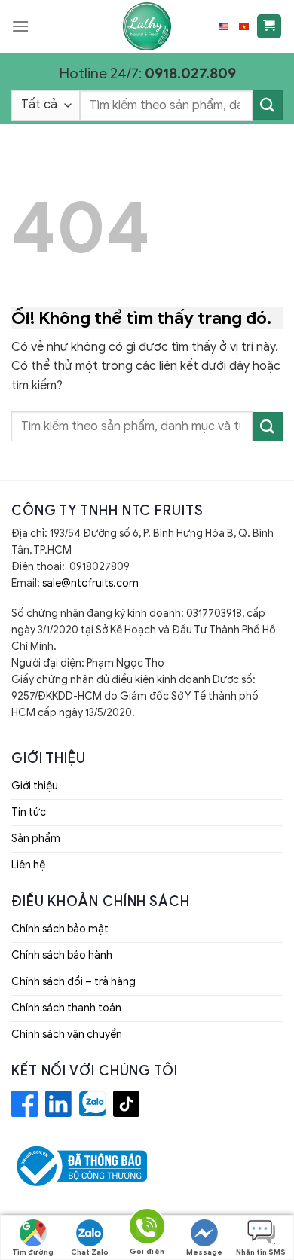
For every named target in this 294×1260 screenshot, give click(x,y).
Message (204, 1252)
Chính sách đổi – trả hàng (73, 981)
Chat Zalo (90, 1252)
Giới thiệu (34, 785)
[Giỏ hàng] (269, 26)
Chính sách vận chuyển (66, 1034)
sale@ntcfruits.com (90, 583)
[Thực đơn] (20, 26)
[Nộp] (268, 105)
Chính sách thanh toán (66, 1008)
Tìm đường (33, 1252)
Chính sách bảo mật (60, 929)
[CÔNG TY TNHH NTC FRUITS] (147, 26)
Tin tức (28, 812)
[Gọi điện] (147, 1228)
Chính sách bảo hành (61, 955)
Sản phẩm (35, 838)
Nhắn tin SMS (261, 1252)
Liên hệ (28, 865)
